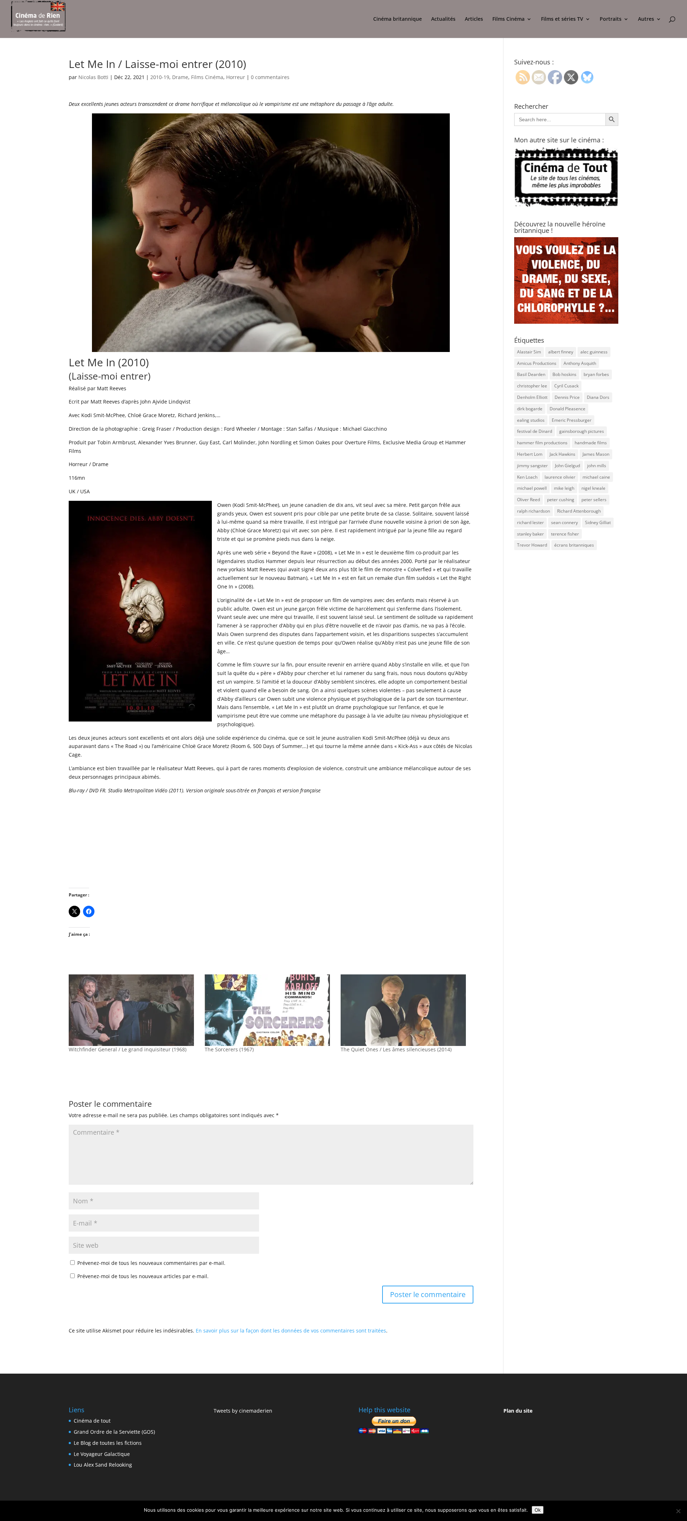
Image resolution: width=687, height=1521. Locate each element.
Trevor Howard (532, 545)
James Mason (596, 454)
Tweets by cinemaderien (243, 1410)
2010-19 (159, 77)
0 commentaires (270, 77)
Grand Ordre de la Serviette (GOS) (114, 1431)
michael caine (596, 477)
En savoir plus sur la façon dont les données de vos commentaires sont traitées (291, 1330)
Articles (474, 19)
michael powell (532, 488)
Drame (180, 77)
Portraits (611, 19)
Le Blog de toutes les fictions (108, 1442)
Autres (646, 19)
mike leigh (564, 488)
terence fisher (565, 534)
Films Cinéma (508, 19)
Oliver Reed (528, 500)
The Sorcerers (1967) (229, 1049)
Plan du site (517, 1410)
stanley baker (530, 534)
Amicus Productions (536, 363)
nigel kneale (593, 488)
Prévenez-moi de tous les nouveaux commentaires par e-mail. (151, 1263)
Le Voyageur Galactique (102, 1454)
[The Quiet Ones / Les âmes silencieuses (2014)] (405, 1010)
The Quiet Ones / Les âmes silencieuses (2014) (396, 1049)
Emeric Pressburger (571, 420)
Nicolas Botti (93, 77)
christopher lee (532, 386)
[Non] (678, 1511)
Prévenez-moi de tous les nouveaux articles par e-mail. (143, 1276)
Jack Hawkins (562, 454)
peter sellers (593, 500)
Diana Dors (598, 397)
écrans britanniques (574, 545)
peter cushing (560, 500)
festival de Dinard (534, 431)
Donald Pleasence (567, 409)
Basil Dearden (531, 374)
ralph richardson (533, 511)
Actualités (443, 19)
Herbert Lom (529, 454)
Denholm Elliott (532, 397)
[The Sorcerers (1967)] (269, 1010)
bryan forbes (596, 374)
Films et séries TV (562, 19)
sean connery (564, 522)
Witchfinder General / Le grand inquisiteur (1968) (127, 1049)
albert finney (560, 352)
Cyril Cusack (566, 386)
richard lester (530, 522)
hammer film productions (542, 443)
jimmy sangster (532, 466)
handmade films (591, 443)
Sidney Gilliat (598, 522)
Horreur (235, 77)
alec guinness (594, 352)
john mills (596, 466)
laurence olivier (560, 477)
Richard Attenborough (579, 511)
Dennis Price (567, 397)
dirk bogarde (529, 409)
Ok (538, 1510)
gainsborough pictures (581, 431)
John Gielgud (567, 466)
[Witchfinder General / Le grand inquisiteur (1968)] (133, 1010)
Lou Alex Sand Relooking (103, 1464)
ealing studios (531, 420)
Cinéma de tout (92, 1420)
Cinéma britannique (397, 19)
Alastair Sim (529, 352)
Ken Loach (527, 477)
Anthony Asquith (580, 363)
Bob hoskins (564, 374)
